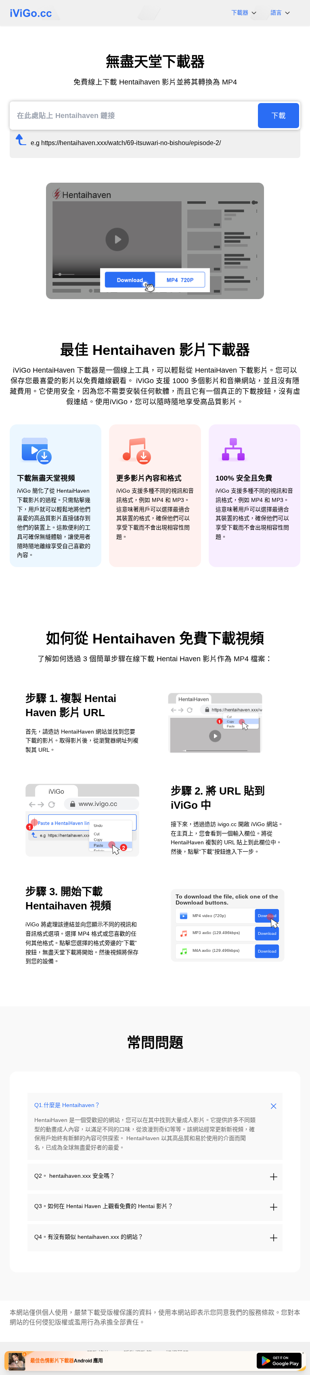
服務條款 (261, 1312)
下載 (278, 116)
